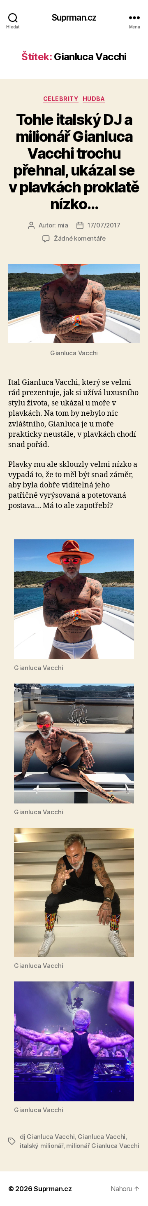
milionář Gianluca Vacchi (102, 1146)
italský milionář (41, 1146)
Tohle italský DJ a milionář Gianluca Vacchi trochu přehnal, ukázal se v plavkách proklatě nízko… (74, 161)
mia (63, 225)
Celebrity (61, 98)
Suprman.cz (74, 17)
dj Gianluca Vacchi (47, 1136)
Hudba (94, 98)
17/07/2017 (104, 225)
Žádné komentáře (80, 238)
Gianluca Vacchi (101, 1136)
